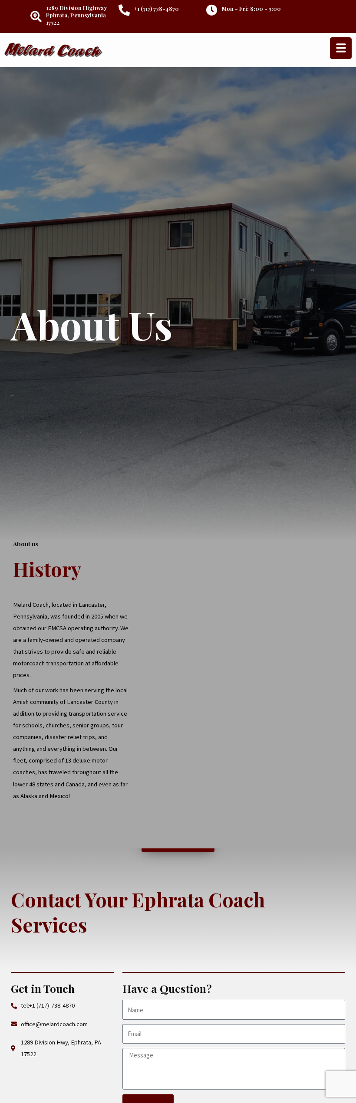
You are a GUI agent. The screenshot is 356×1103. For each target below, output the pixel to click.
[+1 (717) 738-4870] (124, 10)
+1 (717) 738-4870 (156, 8)
